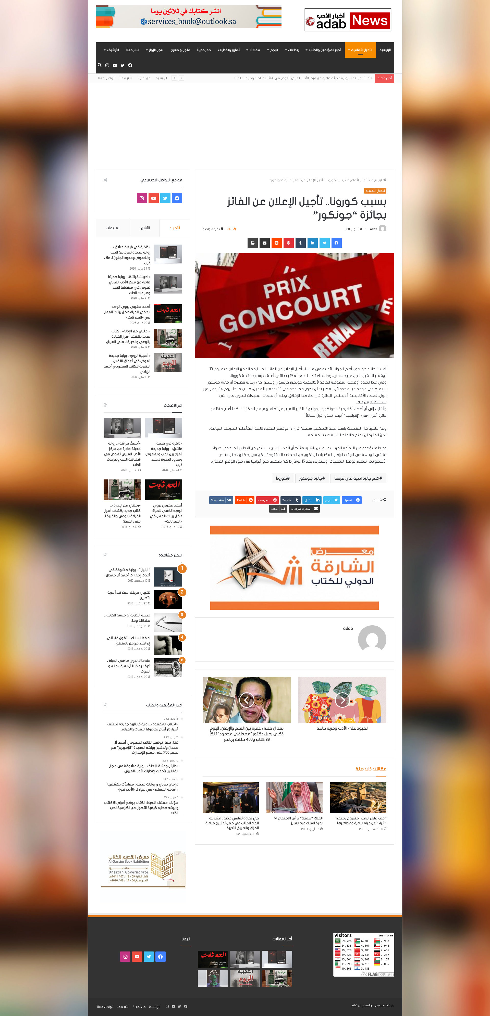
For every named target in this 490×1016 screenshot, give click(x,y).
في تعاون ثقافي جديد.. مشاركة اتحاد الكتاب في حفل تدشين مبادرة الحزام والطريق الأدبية (232, 823)
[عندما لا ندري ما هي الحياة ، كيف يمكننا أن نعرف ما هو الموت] (168, 667)
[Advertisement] (245, 126)
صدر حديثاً (204, 50)
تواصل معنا (106, 78)
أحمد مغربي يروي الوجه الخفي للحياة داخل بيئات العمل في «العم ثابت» (319, 78)
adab (373, 229)
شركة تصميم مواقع (379, 1005)
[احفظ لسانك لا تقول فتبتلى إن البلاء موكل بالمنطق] (168, 645)
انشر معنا (132, 50)
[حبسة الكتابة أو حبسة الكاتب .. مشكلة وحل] (168, 622)
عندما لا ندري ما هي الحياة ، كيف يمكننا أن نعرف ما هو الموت (128, 666)
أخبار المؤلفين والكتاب (325, 50)
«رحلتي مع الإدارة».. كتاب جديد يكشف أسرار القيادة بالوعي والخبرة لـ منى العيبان (128, 336)
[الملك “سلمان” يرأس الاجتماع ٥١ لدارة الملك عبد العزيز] (294, 797)
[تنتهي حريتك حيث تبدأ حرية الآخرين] (168, 599)
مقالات (255, 50)
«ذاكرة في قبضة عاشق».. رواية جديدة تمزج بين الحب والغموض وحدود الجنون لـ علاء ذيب (163, 454)
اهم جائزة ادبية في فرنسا (357, 478)
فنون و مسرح (180, 50)
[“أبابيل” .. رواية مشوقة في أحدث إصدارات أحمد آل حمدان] (168, 577)
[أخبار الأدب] (347, 21)
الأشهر (144, 228)
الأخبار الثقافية (361, 50)
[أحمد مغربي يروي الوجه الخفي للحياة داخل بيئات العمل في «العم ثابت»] (168, 313)
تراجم (274, 50)
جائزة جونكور (310, 478)
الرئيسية (385, 50)
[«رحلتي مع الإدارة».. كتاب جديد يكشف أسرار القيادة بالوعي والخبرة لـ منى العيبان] (168, 338)
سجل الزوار (156, 50)
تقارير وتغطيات (229, 50)
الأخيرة (174, 228)
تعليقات (112, 228)
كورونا (281, 478)
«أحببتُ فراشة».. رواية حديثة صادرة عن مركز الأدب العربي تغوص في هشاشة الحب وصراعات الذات (122, 454)
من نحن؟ (144, 78)
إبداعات (293, 50)
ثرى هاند (357, 1005)
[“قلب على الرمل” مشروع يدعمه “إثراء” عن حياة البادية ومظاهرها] (358, 797)
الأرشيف (113, 50)
